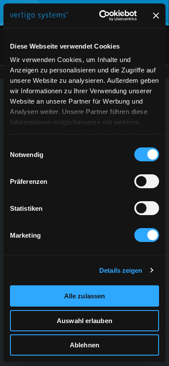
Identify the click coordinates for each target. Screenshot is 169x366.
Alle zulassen (84, 296)
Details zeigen (120, 270)
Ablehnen (84, 345)
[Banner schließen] (156, 16)
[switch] (146, 181)
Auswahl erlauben (84, 320)
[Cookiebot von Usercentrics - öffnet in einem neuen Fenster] (102, 15)
